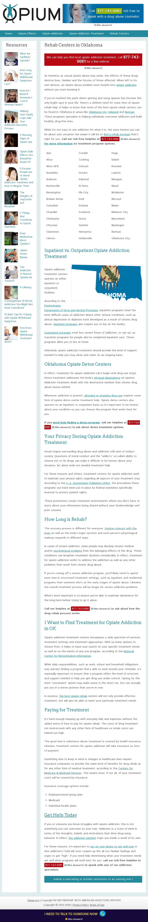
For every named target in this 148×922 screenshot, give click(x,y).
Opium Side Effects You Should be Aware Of (26, 157)
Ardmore (51, 179)
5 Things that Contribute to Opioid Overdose (18, 220)
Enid (81, 199)
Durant (83, 173)
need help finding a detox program (76, 423)
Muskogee (118, 225)
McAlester (118, 192)
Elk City (83, 192)
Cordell (83, 153)
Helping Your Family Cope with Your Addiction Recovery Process (18, 119)
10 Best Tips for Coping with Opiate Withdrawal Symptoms (17, 318)
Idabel (115, 160)
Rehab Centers (119, 33)
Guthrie (83, 225)
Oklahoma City (98, 112)
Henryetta (85, 232)
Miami (115, 206)
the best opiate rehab (73, 696)
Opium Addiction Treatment (86, 33)
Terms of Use (96, 905)
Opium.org (31, 13)
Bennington (53, 192)
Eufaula (83, 206)
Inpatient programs (65, 324)
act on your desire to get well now (112, 847)
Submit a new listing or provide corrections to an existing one (93, 879)
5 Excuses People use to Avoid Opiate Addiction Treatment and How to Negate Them (18, 177)
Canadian (52, 206)
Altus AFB (52, 166)
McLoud (116, 199)
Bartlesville (53, 186)
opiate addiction (126, 85)
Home (8, 33)
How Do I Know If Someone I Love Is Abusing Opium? (18, 97)
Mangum (117, 179)
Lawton (116, 173)
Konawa (116, 166)
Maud (115, 186)
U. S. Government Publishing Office (88, 483)
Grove (82, 219)
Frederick (84, 212)
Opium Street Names (24, 254)
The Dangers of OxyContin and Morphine (18, 199)
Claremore (52, 232)
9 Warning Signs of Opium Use (26, 138)
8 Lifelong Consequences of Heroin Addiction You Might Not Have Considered (18, 298)
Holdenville (85, 238)
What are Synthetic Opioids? (25, 57)
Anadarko (52, 173)
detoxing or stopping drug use (103, 396)
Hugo (115, 153)
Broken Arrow (54, 199)
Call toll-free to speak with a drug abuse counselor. (114, 14)
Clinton (50, 238)
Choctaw (51, 225)
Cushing (84, 160)
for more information (58, 144)
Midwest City (120, 212)
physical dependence (107, 378)
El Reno (83, 186)
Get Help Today (60, 814)
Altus (49, 160)
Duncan (83, 166)
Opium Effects (27, 33)
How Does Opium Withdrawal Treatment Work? (18, 335)
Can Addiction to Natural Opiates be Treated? (18, 274)
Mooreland (118, 219)
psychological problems (68, 551)
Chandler (51, 212)
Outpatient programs (57, 333)
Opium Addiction (52, 33)
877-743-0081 (110, 139)
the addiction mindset (82, 838)
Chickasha (52, 219)
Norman (129, 112)
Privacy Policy (81, 905)
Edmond (113, 112)
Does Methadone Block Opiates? (26, 239)
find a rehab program (117, 134)
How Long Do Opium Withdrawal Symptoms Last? (18, 77)
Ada (48, 153)
